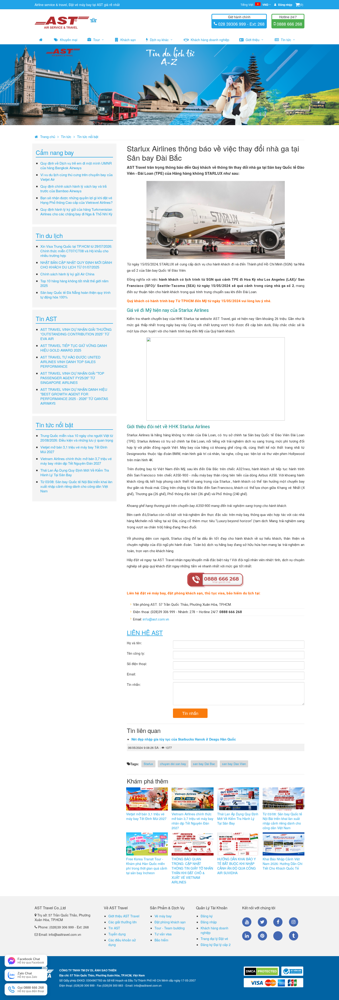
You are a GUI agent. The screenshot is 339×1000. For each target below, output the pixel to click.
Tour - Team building (170, 928)
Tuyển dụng (117, 934)
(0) (301, 4)
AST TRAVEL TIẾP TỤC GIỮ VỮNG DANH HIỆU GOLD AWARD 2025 (73, 347)
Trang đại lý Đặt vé (214, 938)
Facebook (277, 922)
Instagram (293, 922)
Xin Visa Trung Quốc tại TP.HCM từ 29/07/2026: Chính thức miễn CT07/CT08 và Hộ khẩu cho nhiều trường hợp (76, 251)
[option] (169, 84)
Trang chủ (47, 136)
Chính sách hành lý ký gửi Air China (67, 273)
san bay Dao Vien (234, 764)
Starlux (148, 764)
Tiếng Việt (254, 5)
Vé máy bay (163, 916)
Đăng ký (207, 916)
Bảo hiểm (161, 940)
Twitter (262, 922)
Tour (96, 39)
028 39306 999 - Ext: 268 (241, 24)
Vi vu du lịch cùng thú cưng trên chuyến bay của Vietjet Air (76, 177)
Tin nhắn (190, 713)
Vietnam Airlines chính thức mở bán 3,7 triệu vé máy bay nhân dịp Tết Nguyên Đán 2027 (76, 461)
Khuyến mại (68, 39)
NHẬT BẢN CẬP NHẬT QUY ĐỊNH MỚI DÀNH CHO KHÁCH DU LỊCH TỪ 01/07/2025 (76, 264)
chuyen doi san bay (173, 764)
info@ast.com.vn (156, 619)
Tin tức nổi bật (87, 136)
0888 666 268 (289, 24)
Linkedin (246, 935)
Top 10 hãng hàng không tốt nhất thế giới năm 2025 (74, 283)
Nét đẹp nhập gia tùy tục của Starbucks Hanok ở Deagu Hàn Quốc (183, 739)
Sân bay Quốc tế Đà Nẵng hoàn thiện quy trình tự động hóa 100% (75, 294)
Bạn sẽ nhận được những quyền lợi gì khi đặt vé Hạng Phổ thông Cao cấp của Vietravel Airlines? (76, 200)
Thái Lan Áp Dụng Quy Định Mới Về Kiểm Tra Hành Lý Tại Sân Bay (74, 472)
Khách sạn (127, 39)
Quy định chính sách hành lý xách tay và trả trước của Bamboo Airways (73, 188)
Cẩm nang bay (55, 152)
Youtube (246, 922)
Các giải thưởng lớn (122, 922)
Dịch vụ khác (159, 39)
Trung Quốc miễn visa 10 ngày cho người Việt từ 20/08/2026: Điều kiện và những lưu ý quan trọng (76, 438)
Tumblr (293, 935)
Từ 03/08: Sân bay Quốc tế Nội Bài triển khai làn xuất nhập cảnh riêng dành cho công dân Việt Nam (76, 486)
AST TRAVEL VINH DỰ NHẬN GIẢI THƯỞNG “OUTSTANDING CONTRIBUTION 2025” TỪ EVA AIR (76, 334)
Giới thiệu (252, 39)
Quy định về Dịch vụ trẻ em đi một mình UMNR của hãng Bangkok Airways (76, 165)
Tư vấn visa (163, 934)
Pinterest (262, 935)
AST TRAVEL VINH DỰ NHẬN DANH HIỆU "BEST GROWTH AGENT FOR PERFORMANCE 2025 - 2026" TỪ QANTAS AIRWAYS (74, 396)
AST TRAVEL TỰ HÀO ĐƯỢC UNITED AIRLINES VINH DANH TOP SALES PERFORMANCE (70, 362)
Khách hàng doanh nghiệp (209, 39)
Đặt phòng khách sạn (170, 922)
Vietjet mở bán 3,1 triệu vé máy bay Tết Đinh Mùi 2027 (73, 449)
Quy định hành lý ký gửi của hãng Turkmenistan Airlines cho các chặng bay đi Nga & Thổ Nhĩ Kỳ (76, 211)
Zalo (277, 935)
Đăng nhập (209, 922)
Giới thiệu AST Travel (123, 916)
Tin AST (46, 318)
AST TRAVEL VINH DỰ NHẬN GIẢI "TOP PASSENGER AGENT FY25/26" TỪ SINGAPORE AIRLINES (72, 378)
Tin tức (286, 39)
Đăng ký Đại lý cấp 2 (216, 944)
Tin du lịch (49, 235)
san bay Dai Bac (204, 764)
